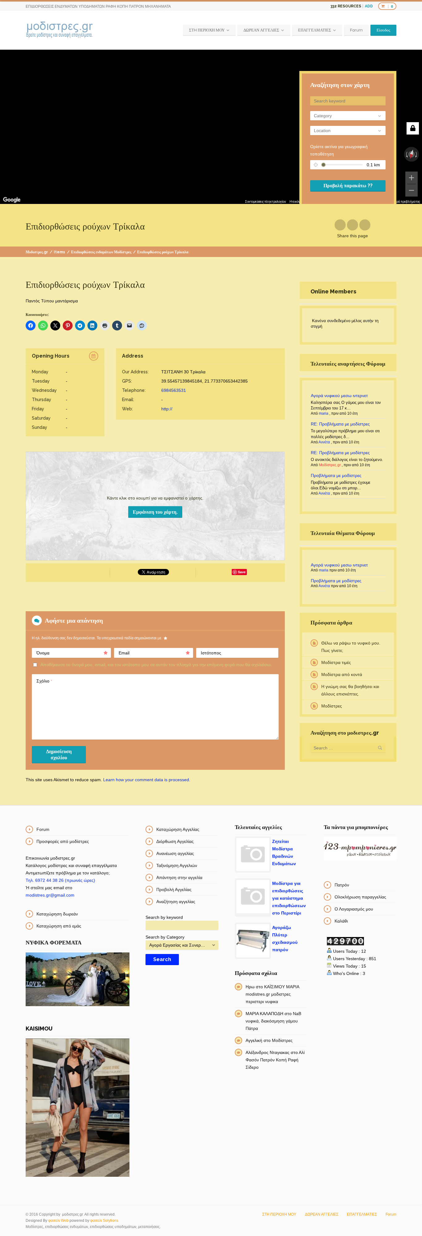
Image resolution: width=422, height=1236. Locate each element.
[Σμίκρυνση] (411, 190)
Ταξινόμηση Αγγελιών (176, 865)
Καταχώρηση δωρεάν (57, 913)
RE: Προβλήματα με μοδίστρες (340, 423)
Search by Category (165, 937)
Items (59, 252)
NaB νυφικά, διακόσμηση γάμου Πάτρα (273, 1021)
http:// (166, 408)
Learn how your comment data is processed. (146, 779)
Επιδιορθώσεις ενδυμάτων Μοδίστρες (101, 252)
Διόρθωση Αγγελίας (175, 841)
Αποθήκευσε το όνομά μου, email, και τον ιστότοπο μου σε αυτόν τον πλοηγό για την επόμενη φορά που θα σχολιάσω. (156, 664)
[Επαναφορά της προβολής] (411, 154)
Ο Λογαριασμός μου (354, 908)
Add (369, 6)
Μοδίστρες (331, 705)
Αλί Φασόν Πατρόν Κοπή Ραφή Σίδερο (275, 1060)
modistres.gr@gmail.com (50, 895)
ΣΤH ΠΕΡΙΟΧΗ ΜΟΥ (207, 30)
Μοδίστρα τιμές (336, 662)
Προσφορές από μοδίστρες (62, 841)
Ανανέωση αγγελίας (175, 853)
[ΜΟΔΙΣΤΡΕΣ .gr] (60, 30)
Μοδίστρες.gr (330, 465)
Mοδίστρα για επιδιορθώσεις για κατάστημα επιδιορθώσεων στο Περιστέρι (289, 898)
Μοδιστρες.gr (37, 252)
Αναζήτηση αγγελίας (175, 901)
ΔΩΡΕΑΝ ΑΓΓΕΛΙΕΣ (261, 30)
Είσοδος (383, 30)
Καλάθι (341, 921)
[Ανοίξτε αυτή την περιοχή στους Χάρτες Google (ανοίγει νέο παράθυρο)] (12, 200)
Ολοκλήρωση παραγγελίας (360, 896)
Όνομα (42, 652)
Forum (356, 30)
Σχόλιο (44, 680)
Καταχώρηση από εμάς (58, 925)
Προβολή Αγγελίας (174, 889)
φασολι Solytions (104, 1220)
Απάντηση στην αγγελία (179, 877)
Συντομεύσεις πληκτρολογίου (265, 201)
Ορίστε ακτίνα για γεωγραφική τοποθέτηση (339, 150)
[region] (211, 127)
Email (124, 652)
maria (323, 413)
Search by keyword (164, 917)
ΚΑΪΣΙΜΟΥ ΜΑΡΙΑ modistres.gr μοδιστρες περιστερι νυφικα (272, 994)
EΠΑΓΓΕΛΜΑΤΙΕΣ (314, 30)
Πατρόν (342, 884)
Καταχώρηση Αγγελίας (177, 829)
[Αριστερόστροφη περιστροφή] (406, 154)
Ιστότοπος (211, 652)
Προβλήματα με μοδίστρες (336, 475)
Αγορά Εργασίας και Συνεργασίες (178, 945)
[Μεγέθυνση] (411, 178)
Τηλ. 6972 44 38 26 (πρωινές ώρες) (60, 880)
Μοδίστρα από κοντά (341, 674)
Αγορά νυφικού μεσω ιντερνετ (339, 395)
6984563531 (173, 390)
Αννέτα (324, 442)
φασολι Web (58, 1220)
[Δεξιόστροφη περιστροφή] (417, 154)
